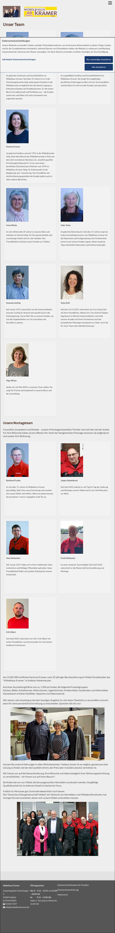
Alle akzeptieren (99, 67)
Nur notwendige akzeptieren (99, 59)
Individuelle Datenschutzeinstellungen (19, 59)
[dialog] (57, 485)
